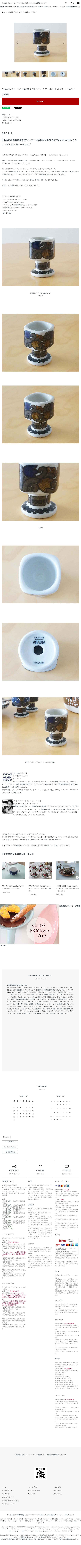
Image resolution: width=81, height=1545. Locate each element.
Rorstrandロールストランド (42, 1527)
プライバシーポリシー (9, 1504)
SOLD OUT (40, 101)
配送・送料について (8, 1490)
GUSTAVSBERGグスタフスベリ (25, 1527)
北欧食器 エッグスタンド (30, 12)
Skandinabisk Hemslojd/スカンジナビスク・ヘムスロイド (43, 1529)
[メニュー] (78, 3)
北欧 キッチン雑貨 (18, 1519)
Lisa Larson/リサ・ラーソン (71, 1527)
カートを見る (57, 1490)
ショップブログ (32, 1487)
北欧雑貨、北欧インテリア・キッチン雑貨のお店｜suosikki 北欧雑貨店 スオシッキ (24, 3)
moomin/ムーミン (56, 1531)
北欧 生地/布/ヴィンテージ (44, 1519)
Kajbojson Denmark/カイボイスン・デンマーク (14, 1529)
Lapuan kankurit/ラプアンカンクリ (69, 1529)
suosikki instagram (10, 1147)
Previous (17, 42)
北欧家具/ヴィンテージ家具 (32, 1521)
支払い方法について (8, 1497)
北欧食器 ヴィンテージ (14, 12)
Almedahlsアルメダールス (27, 1531)
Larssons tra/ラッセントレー (42, 1531)
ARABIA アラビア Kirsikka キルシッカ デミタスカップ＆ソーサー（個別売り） (40, 888)
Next (63, 42)
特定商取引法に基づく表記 (10, 117)
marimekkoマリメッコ (57, 1527)
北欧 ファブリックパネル (47, 1521)
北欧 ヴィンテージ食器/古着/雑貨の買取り (66, 1521)
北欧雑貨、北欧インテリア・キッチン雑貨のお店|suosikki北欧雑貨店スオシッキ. (41, 1515)
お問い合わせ (57, 1494)
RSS (29, 1494)
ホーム (4, 12)
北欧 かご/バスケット (18, 1521)
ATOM (33, 1494)
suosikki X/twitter (10, 1142)
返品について (6, 114)
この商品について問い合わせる (11, 120)
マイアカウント (58, 1487)
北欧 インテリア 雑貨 (6, 1519)
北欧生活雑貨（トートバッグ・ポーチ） (62, 1519)
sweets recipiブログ (67, 1531)
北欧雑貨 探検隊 (10, 1152)
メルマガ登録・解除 (34, 1490)
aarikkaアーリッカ (13, 1531)
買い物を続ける (7, 123)
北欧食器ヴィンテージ (30, 1519)
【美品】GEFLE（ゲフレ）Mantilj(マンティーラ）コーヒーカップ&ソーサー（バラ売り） (67, 888)
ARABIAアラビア (11, 1527)
